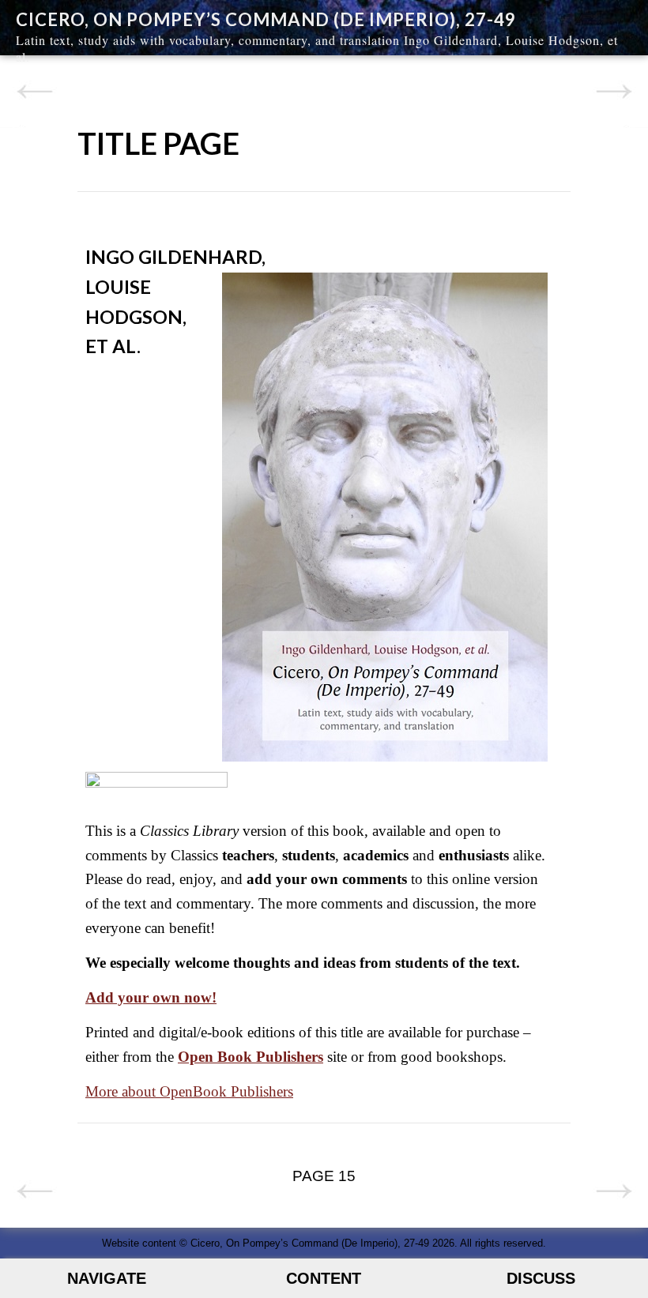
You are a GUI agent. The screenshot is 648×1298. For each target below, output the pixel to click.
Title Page (158, 143)
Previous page (34, 91)
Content (323, 1278)
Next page (613, 91)
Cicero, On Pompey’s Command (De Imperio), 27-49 (266, 19)
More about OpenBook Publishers (189, 1091)
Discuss (541, 1278)
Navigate (106, 1278)
